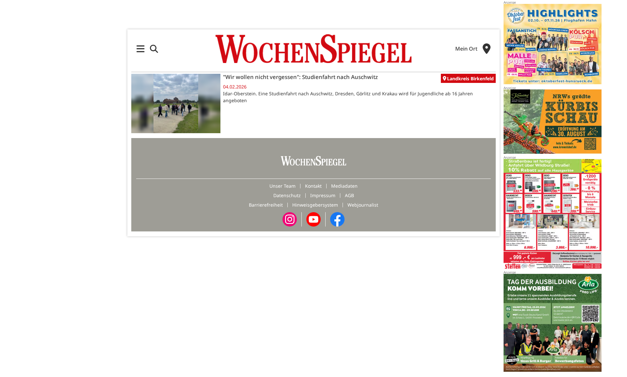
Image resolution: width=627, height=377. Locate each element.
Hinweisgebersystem (315, 205)
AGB (349, 195)
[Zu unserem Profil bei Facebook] (337, 219)
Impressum (322, 195)
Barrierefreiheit (266, 205)
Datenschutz (287, 195)
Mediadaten (344, 186)
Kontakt (313, 186)
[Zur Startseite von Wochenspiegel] (313, 48)
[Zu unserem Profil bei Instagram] (289, 219)
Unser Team (282, 186)
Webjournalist (362, 205)
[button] (141, 49)
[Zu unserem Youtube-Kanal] (313, 219)
